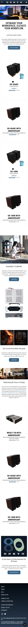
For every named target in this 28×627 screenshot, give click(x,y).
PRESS (3, 589)
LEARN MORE (14, 279)
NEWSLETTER (4, 595)
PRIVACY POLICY (5, 607)
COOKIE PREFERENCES (7, 605)
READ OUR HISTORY (14, 572)
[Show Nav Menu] (2, 2)
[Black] (13, 82)
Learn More (14, 360)
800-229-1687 (9, 618)
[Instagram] (2, 614)
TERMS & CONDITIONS (7, 601)
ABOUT (3, 586)
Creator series (15, 393)
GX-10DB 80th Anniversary (14, 216)
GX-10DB (14, 171)
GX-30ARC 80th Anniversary (14, 129)
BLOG (2, 592)
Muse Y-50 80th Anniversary (14, 433)
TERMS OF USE (5, 598)
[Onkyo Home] (14, 2)
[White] (15, 81)
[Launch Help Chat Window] (25, 624)
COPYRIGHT (4, 610)
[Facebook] (5, 614)
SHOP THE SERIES (14, 47)
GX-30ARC (14, 84)
